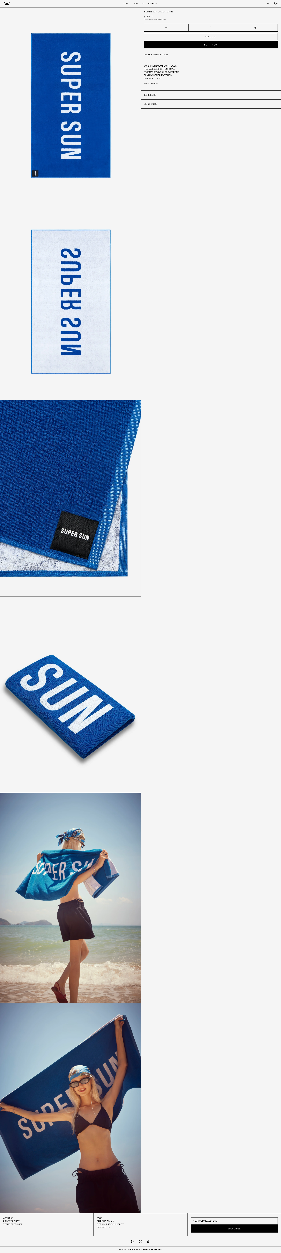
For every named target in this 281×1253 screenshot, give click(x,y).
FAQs (99, 1218)
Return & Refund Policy (110, 1224)
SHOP (126, 4)
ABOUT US (139, 4)
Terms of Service (12, 1224)
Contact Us (103, 1227)
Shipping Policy (105, 1221)
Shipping (147, 19)
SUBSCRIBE (234, 1229)
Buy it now (210, 45)
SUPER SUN (132, 1249)
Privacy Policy (11, 1221)
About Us (8, 1218)
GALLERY (152, 4)
